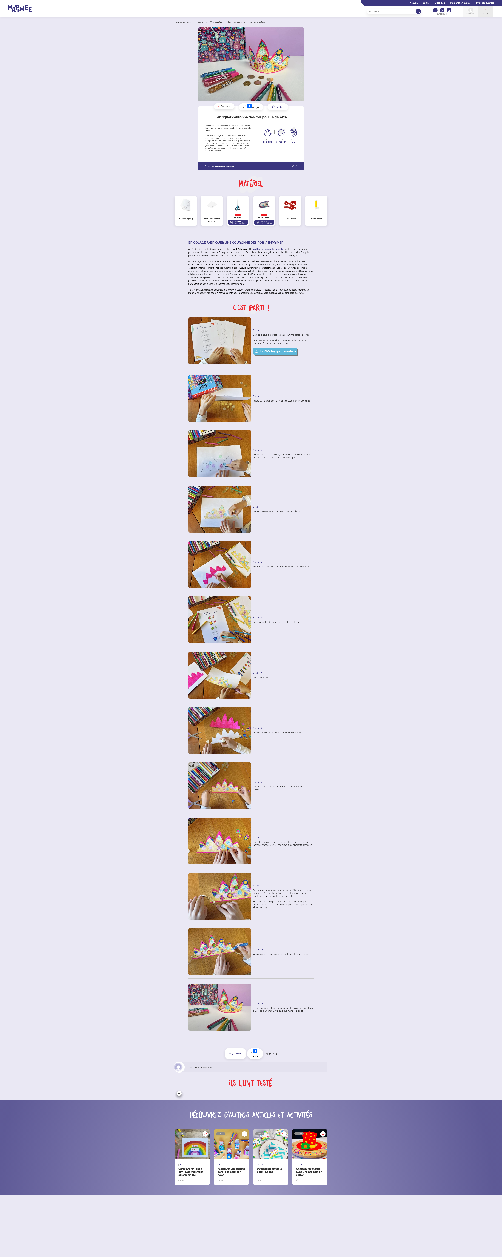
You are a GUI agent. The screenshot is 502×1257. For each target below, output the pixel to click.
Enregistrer (225, 106)
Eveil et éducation (485, 3)
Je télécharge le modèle (277, 351)
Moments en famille (460, 3)
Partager (255, 108)
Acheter (240, 222)
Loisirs (426, 3)
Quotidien (440, 3)
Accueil (414, 3)
